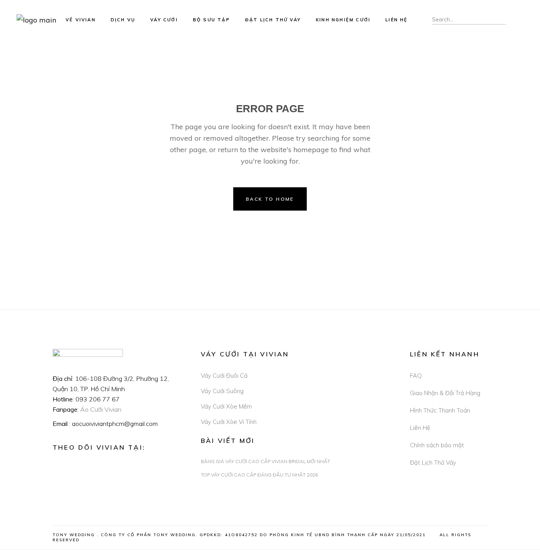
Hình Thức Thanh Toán (440, 410)
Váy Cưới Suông (222, 391)
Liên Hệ (420, 427)
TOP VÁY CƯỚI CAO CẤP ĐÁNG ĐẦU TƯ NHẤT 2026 (259, 475)
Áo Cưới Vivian (100, 409)
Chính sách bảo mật (437, 445)
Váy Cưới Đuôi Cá (224, 375)
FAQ (416, 375)
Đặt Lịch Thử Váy (433, 462)
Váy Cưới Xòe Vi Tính (229, 422)
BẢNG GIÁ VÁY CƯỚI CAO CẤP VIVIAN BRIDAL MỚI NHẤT (265, 461)
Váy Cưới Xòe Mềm (226, 406)
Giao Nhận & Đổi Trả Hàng (445, 393)
